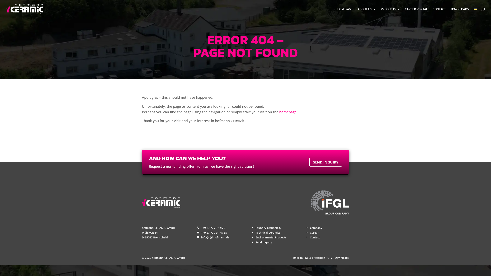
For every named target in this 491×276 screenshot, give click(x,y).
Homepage (345, 9)
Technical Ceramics (267, 232)
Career (314, 232)
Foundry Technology (268, 228)
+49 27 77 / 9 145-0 (213, 228)
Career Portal (416, 9)
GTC (330, 258)
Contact (439, 9)
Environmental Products (271, 237)
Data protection (315, 258)
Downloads (460, 9)
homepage (288, 112)
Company (316, 228)
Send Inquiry (263, 242)
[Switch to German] (475, 13)
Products (388, 9)
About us (365, 9)
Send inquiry (325, 162)
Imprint (298, 258)
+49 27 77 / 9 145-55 (214, 232)
